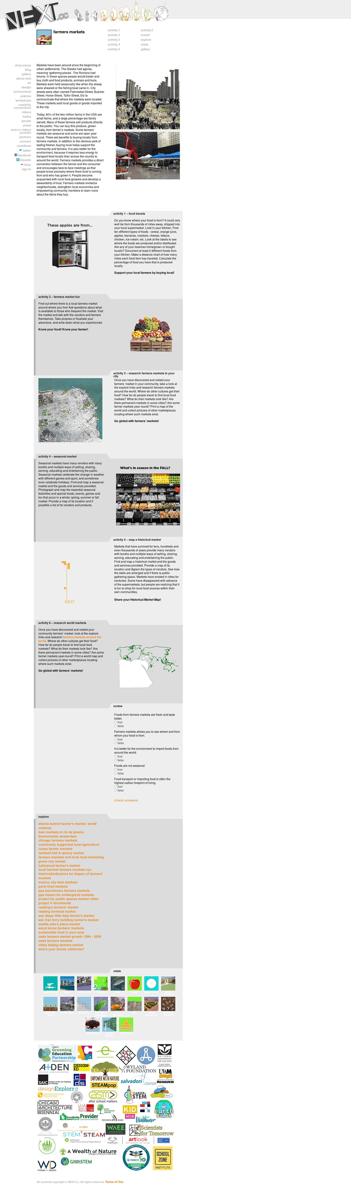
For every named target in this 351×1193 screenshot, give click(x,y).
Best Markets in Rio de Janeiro (61, 832)
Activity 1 (114, 30)
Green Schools (168, 993)
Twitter (26, 150)
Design (26, 87)
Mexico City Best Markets (58, 882)
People (26, 121)
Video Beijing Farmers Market (60, 944)
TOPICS (26, 116)
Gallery (26, 74)
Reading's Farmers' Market (58, 907)
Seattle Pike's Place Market (59, 924)
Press (27, 125)
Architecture (50, 992)
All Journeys (23, 65)
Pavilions (84, 1012)
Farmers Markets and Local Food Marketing (71, 857)
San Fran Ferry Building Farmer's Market (68, 919)
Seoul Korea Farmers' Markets (61, 928)
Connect (25, 141)
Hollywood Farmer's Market (59, 865)
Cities (67, 992)
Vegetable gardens (168, 1013)
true (120, 722)
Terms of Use (114, 1182)
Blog (28, 69)
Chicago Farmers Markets (57, 840)
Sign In (26, 169)
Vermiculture (92, 1033)
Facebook (24, 155)
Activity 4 (114, 44)
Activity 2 (114, 35)
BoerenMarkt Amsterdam (57, 836)
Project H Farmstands (54, 903)
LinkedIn (25, 160)
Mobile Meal (67, 1012)
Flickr (27, 165)
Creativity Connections (22, 106)
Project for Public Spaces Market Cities (68, 898)
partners (25, 137)
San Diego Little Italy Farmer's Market (66, 915)
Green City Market (52, 861)
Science (25, 96)
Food (134, 992)
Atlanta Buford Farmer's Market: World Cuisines (67, 825)
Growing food (50, 1013)
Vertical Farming (109, 1034)
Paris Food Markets (53, 886)
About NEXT (23, 78)
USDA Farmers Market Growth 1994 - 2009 (69, 936)
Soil (134, 1012)
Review (145, 35)
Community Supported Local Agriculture (68, 844)
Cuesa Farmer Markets (55, 848)
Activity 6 (147, 30)
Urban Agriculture (151, 1013)
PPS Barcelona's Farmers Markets (64, 890)
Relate (144, 44)
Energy (101, 992)
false (121, 726)
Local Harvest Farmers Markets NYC (65, 869)
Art (29, 83)
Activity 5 (114, 49)
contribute (24, 146)
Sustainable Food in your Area (61, 932)
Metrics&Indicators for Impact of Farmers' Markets (70, 875)
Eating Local (84, 992)
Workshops (23, 100)
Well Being (126, 1033)
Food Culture (151, 992)
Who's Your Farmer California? (61, 949)
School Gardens (117, 1013)
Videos (26, 112)
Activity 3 (114, 39)
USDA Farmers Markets (55, 940)
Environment (22, 91)
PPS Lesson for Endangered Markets (66, 894)
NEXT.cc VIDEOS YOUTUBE (21, 131)
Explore (146, 39)
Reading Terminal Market (57, 911)
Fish (118, 992)
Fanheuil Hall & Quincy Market (61, 852)
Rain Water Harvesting (101, 1013)
